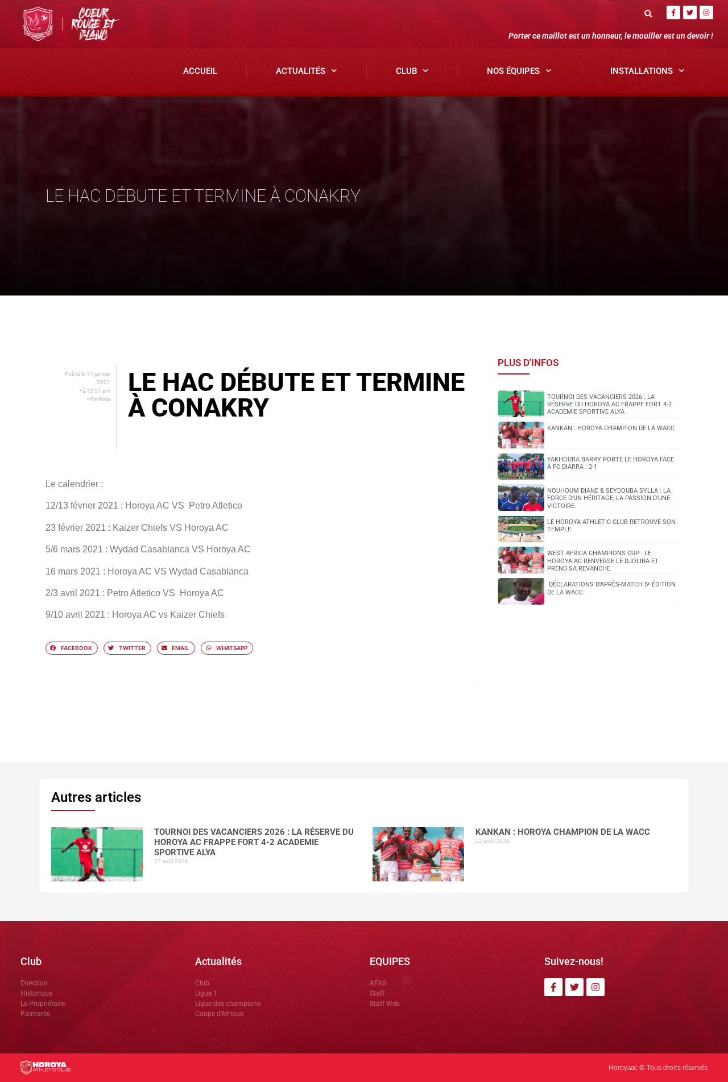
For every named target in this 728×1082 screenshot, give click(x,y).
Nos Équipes (513, 71)
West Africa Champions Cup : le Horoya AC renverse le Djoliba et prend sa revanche (603, 561)
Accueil (200, 71)
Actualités (300, 71)
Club (406, 71)
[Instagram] (706, 12)
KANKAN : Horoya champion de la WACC (611, 428)
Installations (641, 71)
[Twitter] (690, 12)
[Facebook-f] (673, 12)
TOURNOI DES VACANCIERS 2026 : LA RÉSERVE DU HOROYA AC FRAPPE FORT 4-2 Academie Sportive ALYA (609, 404)
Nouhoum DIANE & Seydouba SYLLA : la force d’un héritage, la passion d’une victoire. (609, 498)
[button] (648, 13)
